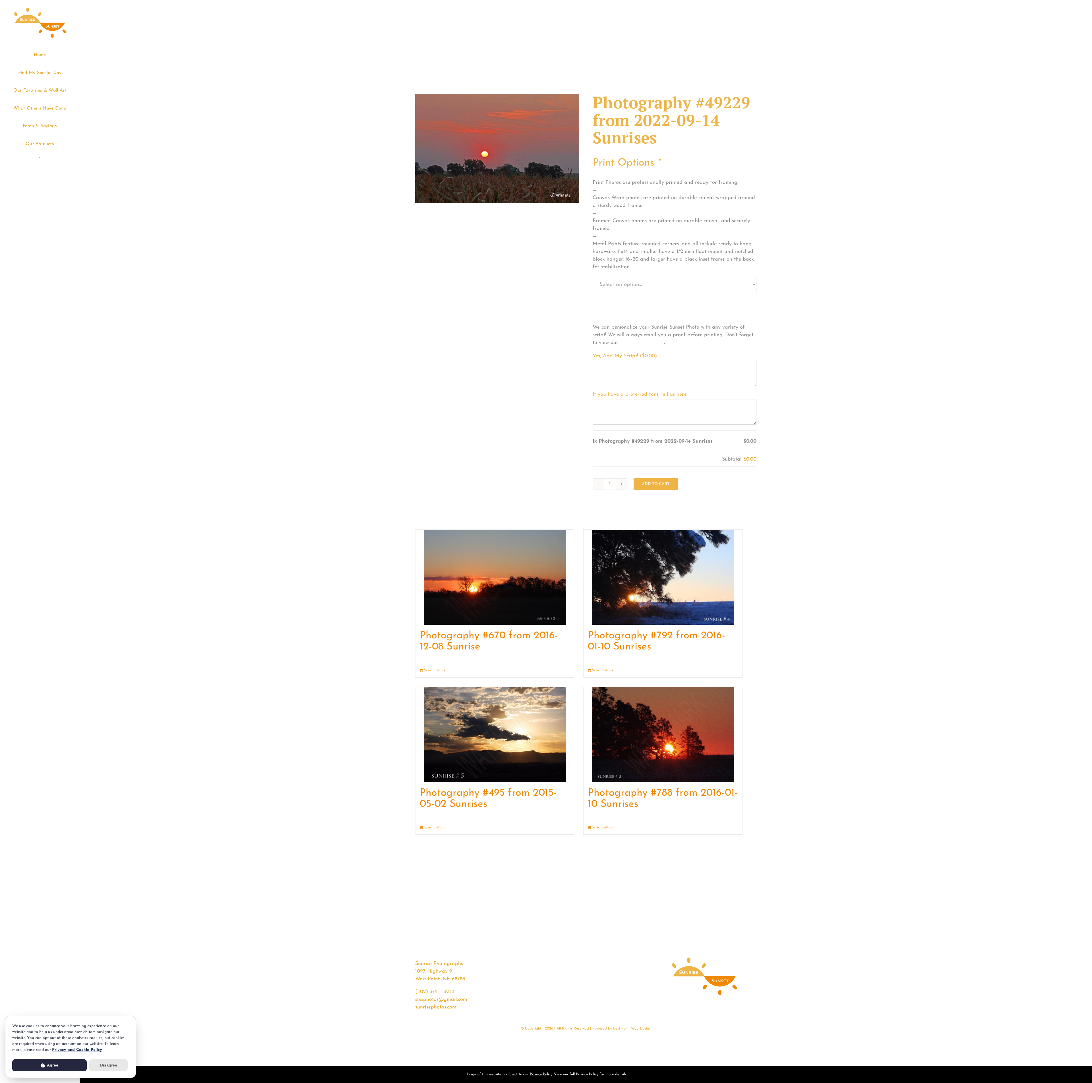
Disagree (108, 1065)
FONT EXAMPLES (642, 342)
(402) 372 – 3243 (434, 992)
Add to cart (655, 484)
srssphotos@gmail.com (441, 999)
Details (564, 670)
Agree (52, 1065)
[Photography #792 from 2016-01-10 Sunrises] (663, 577)
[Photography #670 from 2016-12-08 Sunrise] (494, 577)
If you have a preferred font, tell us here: (640, 394)
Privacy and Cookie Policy (77, 1050)
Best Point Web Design (632, 1028)
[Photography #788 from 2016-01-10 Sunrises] (663, 734)
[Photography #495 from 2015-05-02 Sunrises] (494, 734)
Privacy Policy (541, 1074)
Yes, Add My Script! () (625, 356)
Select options (434, 670)
